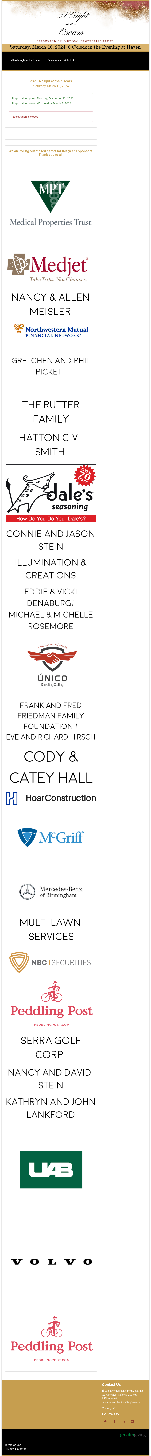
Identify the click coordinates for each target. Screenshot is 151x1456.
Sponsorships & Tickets (61, 60)
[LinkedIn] (124, 1421)
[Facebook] (115, 1421)
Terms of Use (13, 1444)
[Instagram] (133, 1421)
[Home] (106, 1421)
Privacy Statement (16, 1448)
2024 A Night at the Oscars (26, 60)
